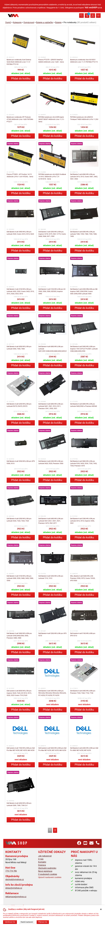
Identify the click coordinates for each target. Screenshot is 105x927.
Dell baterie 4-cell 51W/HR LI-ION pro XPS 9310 (82, 635)
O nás (40, 859)
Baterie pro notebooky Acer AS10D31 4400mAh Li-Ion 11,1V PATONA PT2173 (84, 61)
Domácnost (29, 22)
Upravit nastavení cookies (49, 877)
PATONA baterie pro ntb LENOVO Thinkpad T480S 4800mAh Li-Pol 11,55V (84, 118)
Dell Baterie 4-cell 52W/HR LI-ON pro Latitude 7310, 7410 (50, 577)
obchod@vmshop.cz (14, 879)
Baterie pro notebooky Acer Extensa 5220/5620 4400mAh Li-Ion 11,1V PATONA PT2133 (19, 62)
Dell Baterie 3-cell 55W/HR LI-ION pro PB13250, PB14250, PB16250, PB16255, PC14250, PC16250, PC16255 (52, 693)
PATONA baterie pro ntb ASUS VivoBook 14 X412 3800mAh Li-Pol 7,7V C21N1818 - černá (52, 176)
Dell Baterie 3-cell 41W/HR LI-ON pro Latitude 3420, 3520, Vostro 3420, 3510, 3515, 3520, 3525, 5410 (20, 291)
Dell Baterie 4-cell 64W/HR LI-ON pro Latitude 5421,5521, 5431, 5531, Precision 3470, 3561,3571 (50, 521)
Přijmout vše (42, 922)
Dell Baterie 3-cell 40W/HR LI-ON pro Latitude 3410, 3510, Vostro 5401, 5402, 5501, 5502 (84, 176)
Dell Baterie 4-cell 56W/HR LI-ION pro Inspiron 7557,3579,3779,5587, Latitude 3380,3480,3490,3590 (84, 349)
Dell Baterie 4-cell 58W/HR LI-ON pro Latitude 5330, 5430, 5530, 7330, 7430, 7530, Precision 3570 (83, 463)
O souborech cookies (47, 874)
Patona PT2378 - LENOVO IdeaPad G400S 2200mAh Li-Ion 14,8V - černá (51, 61)
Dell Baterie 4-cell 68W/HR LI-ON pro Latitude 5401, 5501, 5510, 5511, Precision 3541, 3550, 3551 (50, 406)
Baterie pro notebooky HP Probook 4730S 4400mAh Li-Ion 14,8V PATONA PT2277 (20, 119)
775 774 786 (11, 871)
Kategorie (17, 22)
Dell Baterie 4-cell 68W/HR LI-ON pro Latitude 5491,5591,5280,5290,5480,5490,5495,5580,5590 (52, 349)
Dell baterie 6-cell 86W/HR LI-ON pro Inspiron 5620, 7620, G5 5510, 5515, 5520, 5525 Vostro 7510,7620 (19, 693)
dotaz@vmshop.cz (13, 888)
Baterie (58, 22)
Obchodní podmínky (47, 868)
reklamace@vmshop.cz (15, 896)
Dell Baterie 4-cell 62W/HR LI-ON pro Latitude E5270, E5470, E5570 (19, 405)
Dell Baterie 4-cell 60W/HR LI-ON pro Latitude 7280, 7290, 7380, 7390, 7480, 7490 (83, 234)
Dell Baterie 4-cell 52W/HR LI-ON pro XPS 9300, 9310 (21, 462)
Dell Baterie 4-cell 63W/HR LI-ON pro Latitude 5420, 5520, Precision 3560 (50, 462)
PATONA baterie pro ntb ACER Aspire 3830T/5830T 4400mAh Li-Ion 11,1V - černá (51, 119)
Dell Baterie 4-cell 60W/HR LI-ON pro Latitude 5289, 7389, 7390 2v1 (19, 804)
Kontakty (42, 862)
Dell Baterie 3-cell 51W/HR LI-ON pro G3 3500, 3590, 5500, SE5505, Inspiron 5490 (51, 291)
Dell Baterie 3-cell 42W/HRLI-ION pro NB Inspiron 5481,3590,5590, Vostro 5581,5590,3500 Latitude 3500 (83, 291)
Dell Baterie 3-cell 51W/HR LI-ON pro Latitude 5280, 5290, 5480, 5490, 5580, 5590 (20, 578)
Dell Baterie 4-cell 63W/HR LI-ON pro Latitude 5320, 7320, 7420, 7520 (19, 520)
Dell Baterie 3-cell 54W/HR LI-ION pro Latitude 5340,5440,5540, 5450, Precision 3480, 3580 (19, 636)
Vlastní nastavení (26, 922)
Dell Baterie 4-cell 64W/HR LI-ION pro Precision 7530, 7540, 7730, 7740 (82, 692)
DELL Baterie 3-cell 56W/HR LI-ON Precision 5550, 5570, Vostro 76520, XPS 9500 (82, 578)
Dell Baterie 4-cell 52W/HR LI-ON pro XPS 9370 (52, 635)
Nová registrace (45, 871)
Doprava (42, 865)
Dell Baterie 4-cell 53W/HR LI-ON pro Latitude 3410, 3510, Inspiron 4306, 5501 (82, 521)
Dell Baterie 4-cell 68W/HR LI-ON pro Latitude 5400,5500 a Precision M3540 (83, 405)
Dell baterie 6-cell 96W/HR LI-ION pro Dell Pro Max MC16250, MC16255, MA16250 (52, 749)
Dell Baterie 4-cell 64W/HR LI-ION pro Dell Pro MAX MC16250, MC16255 (84, 749)
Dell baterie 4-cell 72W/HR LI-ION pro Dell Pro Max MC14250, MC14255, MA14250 (21, 749)
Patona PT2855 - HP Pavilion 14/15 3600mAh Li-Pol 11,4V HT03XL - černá (20, 175)
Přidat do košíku (20, 78)
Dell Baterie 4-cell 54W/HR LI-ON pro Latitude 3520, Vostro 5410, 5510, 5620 (20, 233)
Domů (8, 22)
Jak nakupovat (45, 856)
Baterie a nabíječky (44, 22)
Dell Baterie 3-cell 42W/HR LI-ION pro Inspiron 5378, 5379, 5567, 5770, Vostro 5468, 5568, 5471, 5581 (52, 234)
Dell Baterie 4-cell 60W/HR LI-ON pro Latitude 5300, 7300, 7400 (19, 348)
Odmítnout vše (10, 922)
